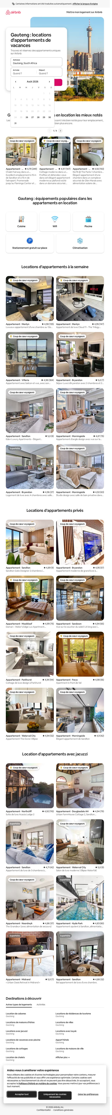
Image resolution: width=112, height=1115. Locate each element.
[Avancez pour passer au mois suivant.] (49, 82)
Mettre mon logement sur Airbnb (84, 12)
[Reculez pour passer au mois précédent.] (16, 82)
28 (38, 117)
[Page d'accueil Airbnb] (13, 12)
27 (32, 117)
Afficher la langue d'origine (85, 3)
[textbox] (23, 73)
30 (49, 117)
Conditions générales (63, 1110)
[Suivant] (60, 130)
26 (27, 117)
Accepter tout (22, 1094)
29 (44, 117)
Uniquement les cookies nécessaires (54, 1095)
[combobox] (36, 63)
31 (15, 123)
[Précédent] (49, 130)
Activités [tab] (41, 1004)
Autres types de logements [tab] (19, 1004)
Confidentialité (44, 1110)
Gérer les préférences (88, 1094)
